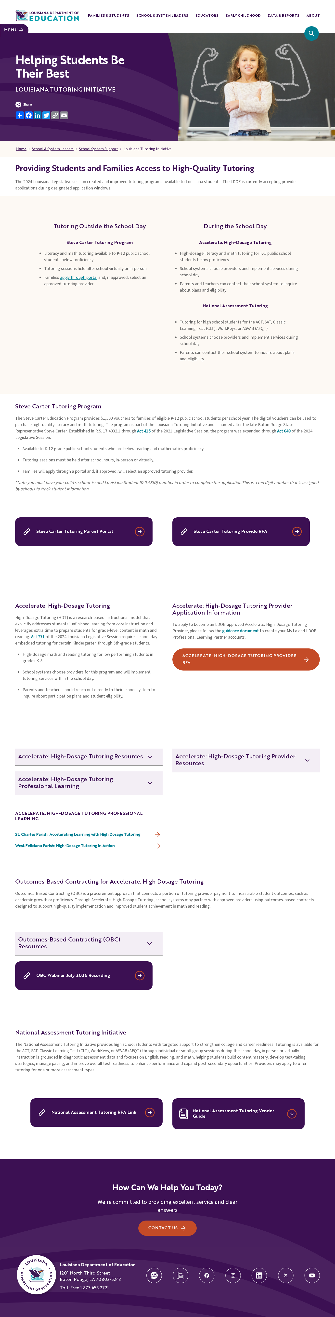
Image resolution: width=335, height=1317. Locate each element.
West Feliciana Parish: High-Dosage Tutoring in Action (65, 846)
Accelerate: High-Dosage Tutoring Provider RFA (239, 659)
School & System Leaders (162, 15)
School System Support (98, 149)
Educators (206, 15)
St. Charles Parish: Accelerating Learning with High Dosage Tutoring (77, 835)
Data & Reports (283, 15)
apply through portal (78, 277)
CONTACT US (163, 1228)
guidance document (240, 631)
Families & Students (108, 15)
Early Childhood (243, 15)
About (313, 15)
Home (21, 149)
